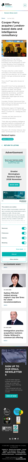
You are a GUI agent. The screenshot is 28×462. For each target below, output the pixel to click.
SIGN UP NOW (11, 396)
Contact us (5, 449)
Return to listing (11, 145)
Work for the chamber (15, 449)
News (3, 18)
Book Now (14, 185)
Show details (19, 249)
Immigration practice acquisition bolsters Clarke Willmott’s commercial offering (13, 334)
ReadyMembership (21, 459)
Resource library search (10, 13)
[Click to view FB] (18, 439)
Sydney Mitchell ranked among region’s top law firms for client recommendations (14, 297)
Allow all (14, 254)
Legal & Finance (7, 139)
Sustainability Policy (20, 454)
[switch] (24, 233)
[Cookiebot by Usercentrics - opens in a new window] (19, 201)
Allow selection (14, 259)
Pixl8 (21, 457)
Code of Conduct (11, 452)
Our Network (12, 451)
